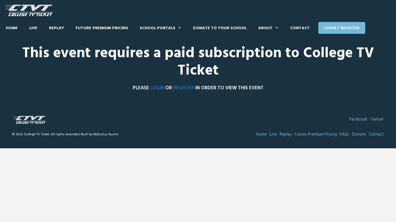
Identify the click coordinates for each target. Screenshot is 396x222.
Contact (300, 28)
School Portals (157, 28)
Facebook (358, 119)
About (265, 28)
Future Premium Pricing (102, 28)
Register (183, 88)
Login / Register (341, 28)
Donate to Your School (220, 28)
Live (33, 28)
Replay (56, 28)
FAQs (344, 134)
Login (157, 88)
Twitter (377, 119)
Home (12, 28)
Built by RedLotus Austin (100, 134)
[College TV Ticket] (30, 10)
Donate (359, 134)
